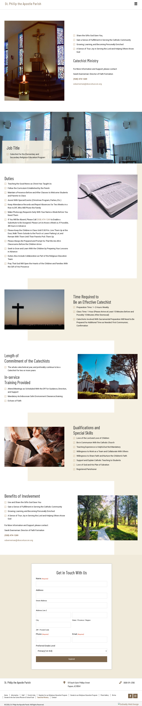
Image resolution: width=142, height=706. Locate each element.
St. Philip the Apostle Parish (23, 3)
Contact (54, 697)
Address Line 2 (41, 610)
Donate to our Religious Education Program (83, 695)
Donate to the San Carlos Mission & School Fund (19, 697)
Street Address (41, 601)
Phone (42, 634)
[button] (130, 696)
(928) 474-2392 (129, 682)
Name (42, 578)
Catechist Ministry (43, 697)
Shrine (114, 695)
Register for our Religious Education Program (53, 695)
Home (6, 695)
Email (78, 634)
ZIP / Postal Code (42, 630)
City (37, 620)
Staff (23, 695)
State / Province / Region (81, 620)
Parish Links (32, 695)
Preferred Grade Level (45, 646)
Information (14, 695)
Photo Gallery (105, 695)
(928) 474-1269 (80, 79)
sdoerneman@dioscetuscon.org (87, 84)
